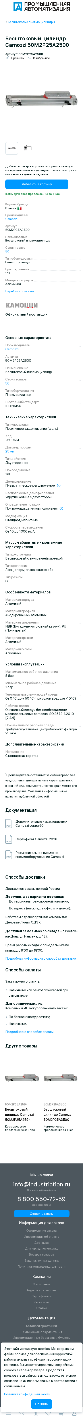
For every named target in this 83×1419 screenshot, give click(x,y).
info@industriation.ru (41, 1184)
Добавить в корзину (37, 184)
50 (7, 251)
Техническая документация (41, 1332)
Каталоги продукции (41, 1326)
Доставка (41, 1243)
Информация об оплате (41, 1237)
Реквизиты (41, 1302)
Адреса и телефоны (41, 1290)
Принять (41, 1404)
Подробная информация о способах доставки (40, 958)
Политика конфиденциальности (42, 1266)
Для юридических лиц (41, 1248)
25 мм (9, 451)
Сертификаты (41, 1296)
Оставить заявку (41, 1213)
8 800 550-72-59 (41, 1199)
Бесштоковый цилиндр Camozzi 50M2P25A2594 (19, 1114)
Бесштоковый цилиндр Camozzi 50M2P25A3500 (58, 1114)
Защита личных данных (42, 1260)
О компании (41, 1284)
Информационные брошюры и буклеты (41, 1338)
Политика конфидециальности (27, 1394)
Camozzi (11, 219)
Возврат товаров (41, 1254)
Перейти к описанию (20, 291)
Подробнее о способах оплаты (29, 1032)
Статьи (41, 1308)
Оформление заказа (41, 1231)
